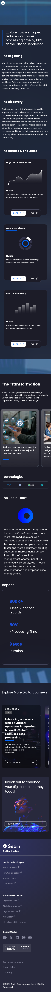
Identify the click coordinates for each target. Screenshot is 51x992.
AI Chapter (8, 917)
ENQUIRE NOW (13, 824)
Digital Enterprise (10, 911)
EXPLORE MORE (14, 762)
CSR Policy (7, 972)
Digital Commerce (11, 906)
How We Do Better (11, 873)
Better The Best (10, 867)
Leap (32, 213)
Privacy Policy (9, 967)
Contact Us (8, 883)
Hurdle (17, 213)
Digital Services (10, 900)
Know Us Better (10, 878)
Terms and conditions (13, 962)
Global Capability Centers (15, 922)
